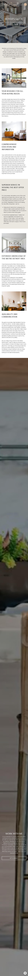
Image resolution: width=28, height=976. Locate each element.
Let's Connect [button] (14, 858)
